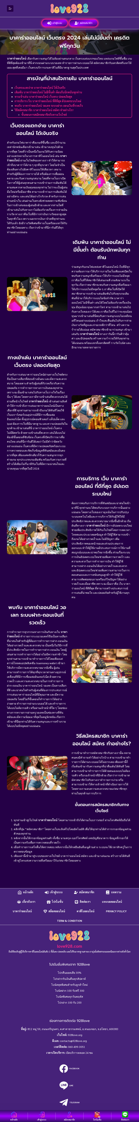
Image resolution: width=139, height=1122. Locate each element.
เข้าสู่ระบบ (57, 23)
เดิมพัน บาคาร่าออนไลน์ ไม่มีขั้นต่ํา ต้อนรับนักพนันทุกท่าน (48, 92)
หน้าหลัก (28, 892)
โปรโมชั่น (57, 902)
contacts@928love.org (73, 1041)
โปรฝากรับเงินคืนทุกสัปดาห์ (69, 978)
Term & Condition (69, 920)
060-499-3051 (76, 1047)
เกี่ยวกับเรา (28, 902)
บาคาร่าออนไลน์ (22, 911)
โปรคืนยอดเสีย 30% (69, 972)
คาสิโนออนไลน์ (85, 911)
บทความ (116, 892)
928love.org (75, 1035)
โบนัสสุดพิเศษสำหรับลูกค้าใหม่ (69, 984)
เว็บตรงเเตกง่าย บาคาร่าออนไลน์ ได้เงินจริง (40, 87)
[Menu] (10, 8)
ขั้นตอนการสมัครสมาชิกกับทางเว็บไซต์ (44, 114)
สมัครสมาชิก (86, 23)
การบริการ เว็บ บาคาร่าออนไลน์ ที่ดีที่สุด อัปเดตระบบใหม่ (48, 101)
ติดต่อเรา (85, 902)
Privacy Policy (116, 911)
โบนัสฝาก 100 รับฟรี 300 (69, 990)
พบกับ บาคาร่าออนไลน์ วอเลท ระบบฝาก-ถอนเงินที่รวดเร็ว (49, 105)
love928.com (69, 946)
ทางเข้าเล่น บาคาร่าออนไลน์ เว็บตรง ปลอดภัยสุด (43, 96)
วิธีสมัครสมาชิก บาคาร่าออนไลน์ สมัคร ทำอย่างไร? (44, 110)
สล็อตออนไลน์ (56, 911)
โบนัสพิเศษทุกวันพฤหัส (69, 996)
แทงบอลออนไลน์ (112, 902)
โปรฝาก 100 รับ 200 (70, 1002)
